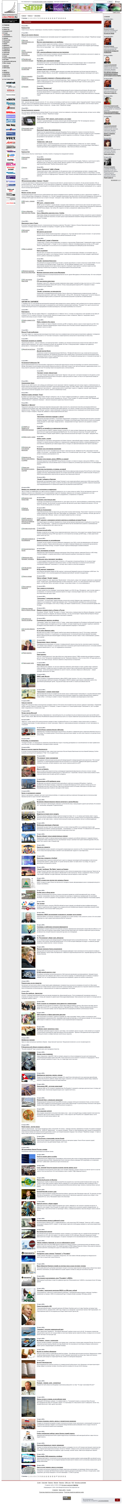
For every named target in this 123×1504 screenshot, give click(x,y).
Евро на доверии (42, 250)
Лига (5, 70)
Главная (24, 15)
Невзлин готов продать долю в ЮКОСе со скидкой (52, 459)
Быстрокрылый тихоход (44, 1231)
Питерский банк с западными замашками (50, 1100)
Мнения (6, 66)
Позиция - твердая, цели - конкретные (49, 1383)
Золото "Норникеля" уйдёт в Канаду (48, 169)
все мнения (114, 180)
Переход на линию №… (110, 93)
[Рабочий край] (10, 190)
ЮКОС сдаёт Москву (43, 676)
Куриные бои (26, 27)
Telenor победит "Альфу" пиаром (47, 578)
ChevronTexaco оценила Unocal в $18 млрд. (50, 729)
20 (63, 18)
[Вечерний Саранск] (10, 185)
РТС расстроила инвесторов (46, 281)
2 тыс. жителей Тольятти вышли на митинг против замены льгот (57, 1167)
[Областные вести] (10, 164)
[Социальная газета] (10, 198)
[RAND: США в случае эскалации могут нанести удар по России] (58, 7)
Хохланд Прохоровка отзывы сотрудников (42, 1)
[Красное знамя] (10, 168)
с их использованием (103, 1500)
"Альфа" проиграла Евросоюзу (46, 261)
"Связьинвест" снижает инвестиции (48, 691)
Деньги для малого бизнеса (30, 35)
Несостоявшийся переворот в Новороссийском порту (54, 78)
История (6, 59)
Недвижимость (8, 36)
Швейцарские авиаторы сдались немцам (49, 1075)
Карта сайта (62, 1490)
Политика (6, 27)
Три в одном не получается (45, 588)
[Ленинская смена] (11, 107)
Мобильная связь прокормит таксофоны (50, 559)
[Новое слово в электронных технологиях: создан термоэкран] (108, 7)
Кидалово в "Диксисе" (28, 405)
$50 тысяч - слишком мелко (45, 203)
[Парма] (10, 159)
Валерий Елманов (109, 29)
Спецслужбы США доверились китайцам (49, 1456)
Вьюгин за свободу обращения (46, 1351)
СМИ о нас (7, 76)
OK (117, 1500)
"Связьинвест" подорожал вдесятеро (48, 598)
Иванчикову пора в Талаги (30, 223)
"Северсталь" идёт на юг (44, 141)
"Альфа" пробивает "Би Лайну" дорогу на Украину (52, 869)
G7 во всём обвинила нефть (46, 630)
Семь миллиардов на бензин (46, 550)
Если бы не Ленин (109, 33)
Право (5, 43)
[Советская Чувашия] (10, 155)
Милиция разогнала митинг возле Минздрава (51, 272)
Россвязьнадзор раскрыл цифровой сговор (50, 1220)
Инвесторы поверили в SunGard (47, 858)
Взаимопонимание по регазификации (48, 540)
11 (44, 18)
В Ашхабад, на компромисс (30, 740)
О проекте (55, 1490)
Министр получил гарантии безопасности (34, 749)
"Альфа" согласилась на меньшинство (49, 291)
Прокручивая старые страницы (46, 642)
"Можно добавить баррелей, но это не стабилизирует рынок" (56, 1242)
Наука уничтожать (109, 154)
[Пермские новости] (10, 151)
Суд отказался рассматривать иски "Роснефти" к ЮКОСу (54, 1278)
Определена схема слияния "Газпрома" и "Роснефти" (53, 1253)
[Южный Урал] (10, 138)
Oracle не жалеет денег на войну (47, 1156)
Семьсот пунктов (27, 702)
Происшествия (8, 47)
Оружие (6, 38)
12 (46, 18)
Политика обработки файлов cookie (74, 1492)
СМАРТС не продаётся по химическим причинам (52, 428)
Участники (44, 1482)
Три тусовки (40, 903)
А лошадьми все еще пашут (30, 100)
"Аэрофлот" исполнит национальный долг (50, 1329)
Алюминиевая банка (28, 383)
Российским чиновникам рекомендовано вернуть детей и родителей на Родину (112, 74)
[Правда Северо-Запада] (10, 103)
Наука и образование (10, 57)
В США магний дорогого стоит (46, 972)
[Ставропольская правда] (10, 177)
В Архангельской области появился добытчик (36, 1047)
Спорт (5, 56)
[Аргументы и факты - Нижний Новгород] (10, 142)
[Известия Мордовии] (11, 129)
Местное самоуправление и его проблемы (50, 42)
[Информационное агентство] (10, 116)
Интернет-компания (70, 1485)
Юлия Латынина (108, 148)
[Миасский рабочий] (11, 87)
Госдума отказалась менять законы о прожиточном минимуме (56, 1421)
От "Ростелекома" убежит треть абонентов (50, 938)
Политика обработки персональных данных (51, 1492)
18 (59, 18)
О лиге (39, 1482)
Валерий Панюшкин (109, 167)
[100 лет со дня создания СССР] (83, 7)
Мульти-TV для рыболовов (30, 332)
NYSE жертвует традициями (45, 569)
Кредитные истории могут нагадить (48, 814)
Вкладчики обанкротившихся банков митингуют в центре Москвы (57, 801)
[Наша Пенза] (10, 125)
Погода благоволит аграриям (31, 110)
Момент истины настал (29, 192)
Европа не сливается (43, 847)
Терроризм (7, 49)
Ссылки (68, 1490)
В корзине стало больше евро (46, 499)
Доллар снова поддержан (45, 1054)
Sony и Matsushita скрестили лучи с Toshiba (50, 213)
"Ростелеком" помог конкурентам (47, 758)
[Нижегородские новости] (10, 99)
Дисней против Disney (44, 351)
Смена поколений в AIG (44, 1306)
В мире (6, 33)
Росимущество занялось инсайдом (48, 620)
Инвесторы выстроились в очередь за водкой (51, 469)
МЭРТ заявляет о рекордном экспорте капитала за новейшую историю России (61, 520)
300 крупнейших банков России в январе (34, 1149)
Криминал (6, 45)
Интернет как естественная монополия (49, 448)
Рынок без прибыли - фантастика (32, 993)
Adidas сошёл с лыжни (44, 438)
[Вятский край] (10, 83)
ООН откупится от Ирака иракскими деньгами (51, 1014)
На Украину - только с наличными (47, 1340)
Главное (6, 25)
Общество (6, 29)
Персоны (7, 67)
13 (48, 18)
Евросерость (26, 311)
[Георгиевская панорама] (10, 181)
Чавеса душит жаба (43, 664)
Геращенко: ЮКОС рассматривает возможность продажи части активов (59, 914)
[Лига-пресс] (10, 203)
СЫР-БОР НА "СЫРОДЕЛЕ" (30, 301)
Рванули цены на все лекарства (31, 983)
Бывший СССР (8, 31)
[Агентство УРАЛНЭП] (10, 134)
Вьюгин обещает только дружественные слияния (52, 836)
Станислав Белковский (110, 65)
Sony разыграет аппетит (44, 1111)
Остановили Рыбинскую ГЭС (30, 362)
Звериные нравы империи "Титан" (32, 394)
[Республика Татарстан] (10, 147)
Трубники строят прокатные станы (48, 1029)
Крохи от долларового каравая (31, 793)
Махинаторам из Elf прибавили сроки (48, 781)
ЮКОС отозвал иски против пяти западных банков (53, 880)
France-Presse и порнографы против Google (50, 1138)
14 (50, 18)
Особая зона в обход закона (45, 892)
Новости (30, 15)
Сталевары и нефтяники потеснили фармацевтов (52, 927)
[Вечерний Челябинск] (10, 172)
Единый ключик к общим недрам (47, 1203)
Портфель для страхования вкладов (48, 60)
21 (65, 18)
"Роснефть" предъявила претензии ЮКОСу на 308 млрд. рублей (57, 1290)
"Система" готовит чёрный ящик (47, 373)
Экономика (7, 34)
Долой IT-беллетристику (44, 1362)
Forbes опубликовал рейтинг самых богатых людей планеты (56, 1433)
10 (42, 18)
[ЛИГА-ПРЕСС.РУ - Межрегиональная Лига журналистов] (9, 9)
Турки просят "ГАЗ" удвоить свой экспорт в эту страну (54, 119)
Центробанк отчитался (44, 159)
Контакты (7, 74)
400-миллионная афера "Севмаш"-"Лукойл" (35, 181)
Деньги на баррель (43, 769)
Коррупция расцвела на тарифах (32, 340)
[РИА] (11, 90)
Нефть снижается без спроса (46, 322)
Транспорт (7, 52)
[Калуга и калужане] (10, 194)
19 (61, 18)
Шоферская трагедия (28, 1040)
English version (116, 12)
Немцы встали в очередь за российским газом (51, 1399)
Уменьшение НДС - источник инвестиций (49, 1086)
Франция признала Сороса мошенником (49, 949)
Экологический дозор (10, 61)
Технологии (7, 40)
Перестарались (41, 654)
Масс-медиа (7, 63)
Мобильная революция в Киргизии (48, 825)
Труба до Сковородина (44, 510)
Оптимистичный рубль (44, 530)
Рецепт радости (108, 177)
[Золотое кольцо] (10, 95)
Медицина (6, 42)
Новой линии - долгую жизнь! (31, 1126)
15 (52, 18)
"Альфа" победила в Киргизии (46, 479)
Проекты (6, 72)
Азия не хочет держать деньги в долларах (50, 1467)
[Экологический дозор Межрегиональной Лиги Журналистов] (32, 7)
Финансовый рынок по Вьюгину (47, 1180)
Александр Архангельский (111, 105)
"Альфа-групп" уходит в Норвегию (47, 240)
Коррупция (7, 50)
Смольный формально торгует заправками (50, 1445)
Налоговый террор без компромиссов (49, 130)
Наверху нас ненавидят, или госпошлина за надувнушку (39, 489)
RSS (73, 1482)
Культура (6, 54)
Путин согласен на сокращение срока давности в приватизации (56, 1003)
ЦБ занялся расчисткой (44, 231)
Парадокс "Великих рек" (44, 88)
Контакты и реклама (80, 1482)
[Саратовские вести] (10, 120)
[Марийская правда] (10, 112)
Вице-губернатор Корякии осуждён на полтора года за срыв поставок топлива (61, 1266)
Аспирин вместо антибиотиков (46, 69)
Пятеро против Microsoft (29, 713)
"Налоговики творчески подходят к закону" (50, 416)
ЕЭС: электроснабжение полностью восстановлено (53, 52)
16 (54, 18)
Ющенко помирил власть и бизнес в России (50, 610)
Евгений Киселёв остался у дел (46, 1191)
